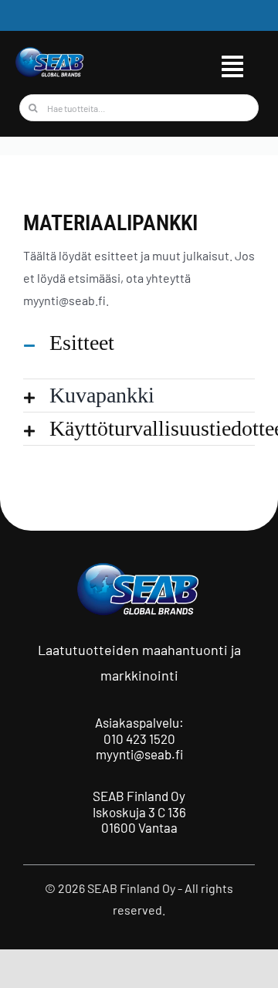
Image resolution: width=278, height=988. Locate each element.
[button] (139, 343)
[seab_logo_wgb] (50, 52)
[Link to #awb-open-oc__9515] (232, 66)
